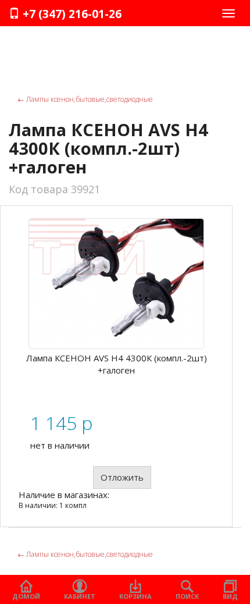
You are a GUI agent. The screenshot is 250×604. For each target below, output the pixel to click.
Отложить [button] (122, 477)
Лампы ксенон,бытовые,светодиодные (85, 99)
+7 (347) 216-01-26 (71, 14)
